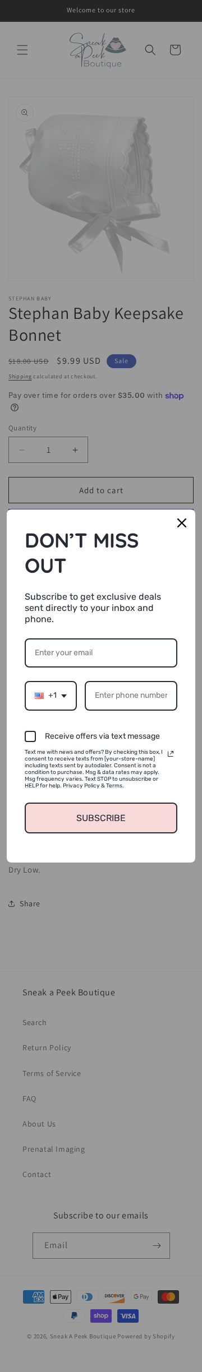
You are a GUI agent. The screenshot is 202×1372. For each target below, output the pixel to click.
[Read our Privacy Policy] (170, 754)
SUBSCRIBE (101, 818)
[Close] (181, 522)
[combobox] (51, 696)
